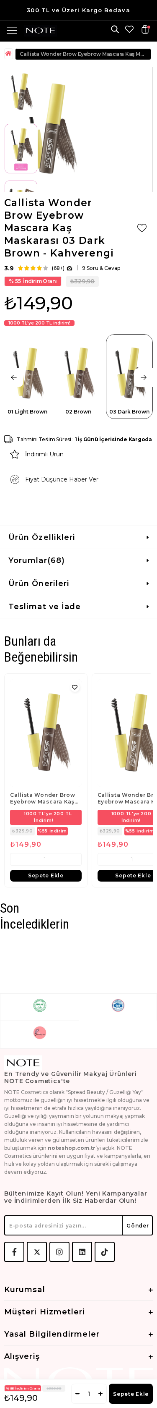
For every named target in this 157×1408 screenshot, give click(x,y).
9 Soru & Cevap (101, 268)
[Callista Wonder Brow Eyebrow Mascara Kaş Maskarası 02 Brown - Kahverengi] (46, 733)
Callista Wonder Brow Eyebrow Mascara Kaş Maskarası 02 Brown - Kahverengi (42, 798)
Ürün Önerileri (38, 583)
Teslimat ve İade (44, 606)
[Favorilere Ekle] (142, 227)
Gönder (137, 1225)
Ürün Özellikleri (41, 537)
